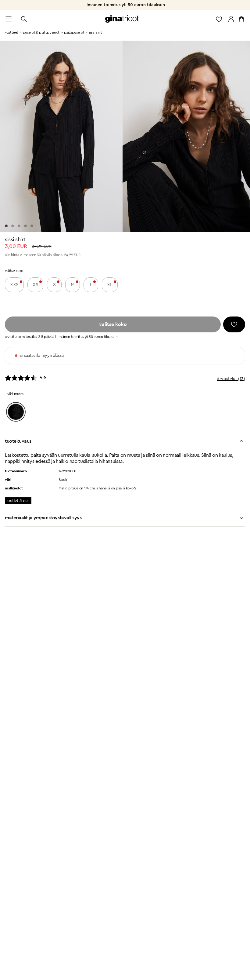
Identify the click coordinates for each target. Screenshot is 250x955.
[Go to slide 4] (25, 226)
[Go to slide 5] (31, 226)
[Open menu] (8, 18)
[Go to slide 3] (19, 226)
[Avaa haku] (23, 18)
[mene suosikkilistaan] (218, 18)
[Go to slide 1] (6, 226)
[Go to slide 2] (12, 226)
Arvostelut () (231, 379)
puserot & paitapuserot (41, 32)
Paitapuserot (74, 32)
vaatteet (11, 32)
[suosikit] (234, 324)
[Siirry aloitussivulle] (122, 19)
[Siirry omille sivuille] (231, 18)
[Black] (15, 411)
